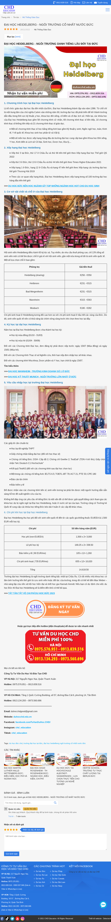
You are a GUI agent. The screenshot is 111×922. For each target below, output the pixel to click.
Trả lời (11, 816)
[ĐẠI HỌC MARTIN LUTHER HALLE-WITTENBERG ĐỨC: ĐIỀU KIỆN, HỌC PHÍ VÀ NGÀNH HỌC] (16, 760)
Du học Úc (40, 886)
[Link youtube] (17, 919)
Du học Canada (58, 879)
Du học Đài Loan (58, 882)
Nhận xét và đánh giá (14, 824)
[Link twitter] (12, 919)
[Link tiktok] (7, 919)
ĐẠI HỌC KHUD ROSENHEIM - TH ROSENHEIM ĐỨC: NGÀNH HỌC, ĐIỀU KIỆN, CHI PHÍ (39, 773)
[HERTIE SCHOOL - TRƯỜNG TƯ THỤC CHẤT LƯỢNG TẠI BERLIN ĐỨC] (95, 760)
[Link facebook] (2, 919)
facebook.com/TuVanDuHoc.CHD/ (33, 722)
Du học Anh (40, 882)
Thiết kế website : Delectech (100, 919)
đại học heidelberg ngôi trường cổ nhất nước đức (65, 743)
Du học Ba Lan (42, 875)
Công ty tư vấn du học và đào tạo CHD (84, 872)
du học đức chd (15, 743)
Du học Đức (40, 871)
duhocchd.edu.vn (23, 717)
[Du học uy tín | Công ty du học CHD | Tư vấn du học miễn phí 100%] (9, 10)
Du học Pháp (57, 871)
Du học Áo (40, 879)
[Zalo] (103, 905)
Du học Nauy (57, 886)
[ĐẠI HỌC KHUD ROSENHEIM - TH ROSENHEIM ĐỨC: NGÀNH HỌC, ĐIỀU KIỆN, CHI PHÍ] (42, 760)
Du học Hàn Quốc (59, 875)
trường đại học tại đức (33, 743)
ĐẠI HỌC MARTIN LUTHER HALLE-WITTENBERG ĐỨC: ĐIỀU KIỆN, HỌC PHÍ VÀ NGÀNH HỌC (15, 773)
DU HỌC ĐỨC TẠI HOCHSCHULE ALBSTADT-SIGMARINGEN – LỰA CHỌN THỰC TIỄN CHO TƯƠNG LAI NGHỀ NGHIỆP (68, 776)
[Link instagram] (23, 919)
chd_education (23, 727)
